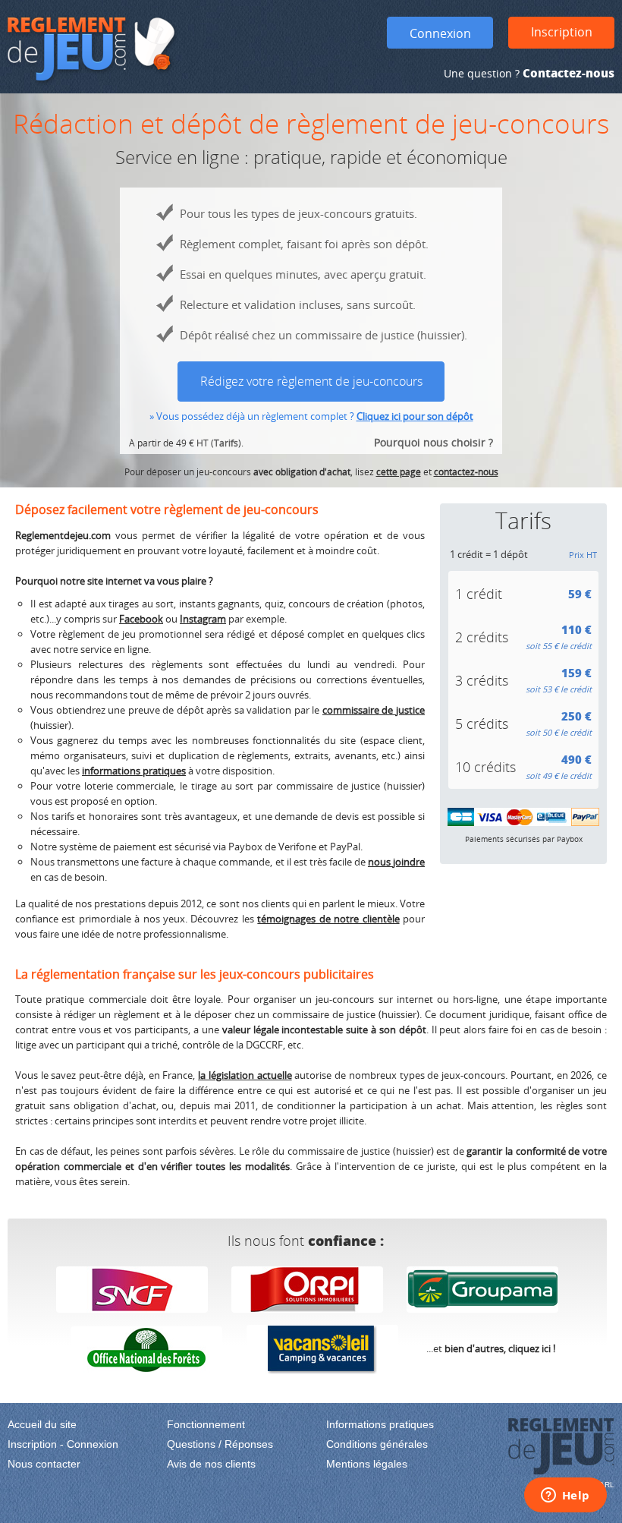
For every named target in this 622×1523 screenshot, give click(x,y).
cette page (398, 471)
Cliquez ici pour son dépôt (415, 416)
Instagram (203, 619)
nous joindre (396, 862)
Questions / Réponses (220, 1444)
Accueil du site (42, 1424)
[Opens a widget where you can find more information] (565, 1496)
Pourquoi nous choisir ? (433, 442)
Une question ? (529, 73)
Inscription (561, 32)
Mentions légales (366, 1464)
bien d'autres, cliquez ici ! (500, 1348)
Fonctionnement (206, 1424)
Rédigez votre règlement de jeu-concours (311, 381)
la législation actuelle (244, 1075)
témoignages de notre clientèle (328, 918)
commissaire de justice (373, 710)
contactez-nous (466, 471)
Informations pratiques (380, 1424)
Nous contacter (44, 1464)
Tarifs (226, 443)
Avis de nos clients (211, 1464)
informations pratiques (134, 770)
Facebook (141, 619)
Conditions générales (377, 1444)
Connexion (440, 33)
